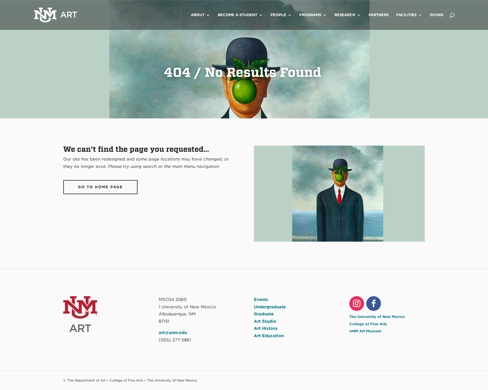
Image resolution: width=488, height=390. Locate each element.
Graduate (264, 314)
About (197, 15)
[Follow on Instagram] (356, 303)
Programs (310, 15)
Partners (379, 15)
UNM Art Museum (365, 331)
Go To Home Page (100, 187)
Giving (436, 15)
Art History (266, 328)
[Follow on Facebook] (373, 303)
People (278, 15)
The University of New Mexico (377, 317)
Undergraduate (270, 306)
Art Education (269, 335)
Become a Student (237, 15)
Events (261, 299)
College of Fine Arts (368, 324)
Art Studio (265, 321)
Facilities (406, 15)
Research (344, 15)
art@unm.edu (173, 332)
